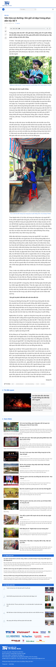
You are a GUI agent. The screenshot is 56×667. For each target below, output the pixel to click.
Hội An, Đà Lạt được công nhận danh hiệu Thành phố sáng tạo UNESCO (35, 465)
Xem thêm (8, 419)
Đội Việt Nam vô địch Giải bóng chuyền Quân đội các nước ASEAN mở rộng (25, 612)
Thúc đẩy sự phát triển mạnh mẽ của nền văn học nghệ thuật (35, 516)
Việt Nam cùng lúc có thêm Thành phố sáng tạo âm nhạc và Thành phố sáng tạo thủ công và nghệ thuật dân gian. (34, 471)
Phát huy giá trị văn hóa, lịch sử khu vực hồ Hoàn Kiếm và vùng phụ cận (35, 501)
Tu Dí (37, 383)
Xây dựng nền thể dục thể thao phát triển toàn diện (19, 620)
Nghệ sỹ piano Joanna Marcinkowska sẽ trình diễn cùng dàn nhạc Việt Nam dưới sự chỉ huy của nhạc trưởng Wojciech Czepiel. (36, 459)
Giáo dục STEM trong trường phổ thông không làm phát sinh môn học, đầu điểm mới (25, 575)
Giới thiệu (11, 664)
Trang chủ (4, 664)
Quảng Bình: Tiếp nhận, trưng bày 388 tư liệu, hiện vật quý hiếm (35, 541)
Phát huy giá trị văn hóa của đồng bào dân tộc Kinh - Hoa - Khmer (36, 477)
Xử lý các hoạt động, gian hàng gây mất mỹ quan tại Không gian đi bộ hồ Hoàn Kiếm (35, 424)
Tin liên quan (9, 390)
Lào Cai (18, 23)
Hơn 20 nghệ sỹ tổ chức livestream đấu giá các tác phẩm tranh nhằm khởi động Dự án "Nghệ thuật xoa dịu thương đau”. (35, 533)
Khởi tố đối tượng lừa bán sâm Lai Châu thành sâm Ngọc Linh (22, 596)
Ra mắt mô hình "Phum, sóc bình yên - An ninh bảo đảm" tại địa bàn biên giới (24, 605)
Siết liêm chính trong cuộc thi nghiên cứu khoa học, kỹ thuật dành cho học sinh (23, 568)
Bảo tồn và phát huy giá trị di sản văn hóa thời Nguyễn (35, 488)
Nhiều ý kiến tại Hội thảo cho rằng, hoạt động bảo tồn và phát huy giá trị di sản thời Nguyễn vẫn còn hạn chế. (36, 493)
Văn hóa (6, 15)
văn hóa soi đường (30, 383)
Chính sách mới (9, 555)
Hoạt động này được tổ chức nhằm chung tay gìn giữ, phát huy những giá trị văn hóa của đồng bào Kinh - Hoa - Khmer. (35, 483)
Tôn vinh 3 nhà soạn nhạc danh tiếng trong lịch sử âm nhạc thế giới (35, 453)
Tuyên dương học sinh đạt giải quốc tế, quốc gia (18, 588)
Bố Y (13, 383)
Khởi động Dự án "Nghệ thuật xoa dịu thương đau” (34, 528)
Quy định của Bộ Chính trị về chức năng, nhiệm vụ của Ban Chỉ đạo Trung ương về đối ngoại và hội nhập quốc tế (27, 559)
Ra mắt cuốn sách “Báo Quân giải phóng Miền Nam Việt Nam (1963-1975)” (36, 438)
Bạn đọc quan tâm (10, 585)
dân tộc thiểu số (19, 383)
